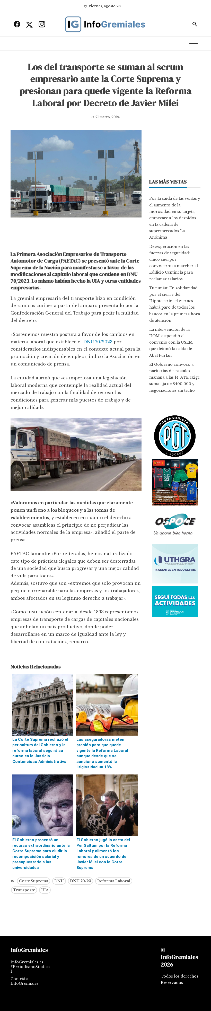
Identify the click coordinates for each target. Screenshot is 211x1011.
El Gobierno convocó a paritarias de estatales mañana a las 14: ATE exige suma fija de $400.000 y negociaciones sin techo (174, 377)
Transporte (24, 890)
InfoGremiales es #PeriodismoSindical (30, 967)
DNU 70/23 (80, 881)
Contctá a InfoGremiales (24, 981)
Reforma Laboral (113, 881)
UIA (45, 890)
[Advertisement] (76, 235)
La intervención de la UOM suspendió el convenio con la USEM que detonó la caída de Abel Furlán (171, 342)
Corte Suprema (33, 881)
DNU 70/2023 (97, 341)
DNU (59, 881)
